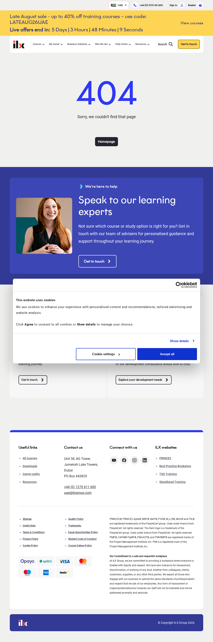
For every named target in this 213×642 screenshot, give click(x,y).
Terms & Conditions (34, 532)
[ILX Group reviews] (64, 573)
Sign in (173, 5)
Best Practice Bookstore (175, 466)
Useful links (29, 525)
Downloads (30, 466)
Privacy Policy (30, 539)
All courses (30, 458)
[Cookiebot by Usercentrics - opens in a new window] (179, 285)
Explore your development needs (140, 380)
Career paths (31, 474)
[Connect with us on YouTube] (114, 460)
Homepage (106, 142)
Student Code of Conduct (82, 539)
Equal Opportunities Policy (83, 532)
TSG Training (168, 474)
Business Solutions (77, 44)
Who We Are (101, 44)
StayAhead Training (172, 482)
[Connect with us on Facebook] (124, 460)
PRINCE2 (165, 458)
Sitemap (27, 519)
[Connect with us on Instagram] (134, 460)
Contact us (73, 447)
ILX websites (166, 447)
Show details (179, 340)
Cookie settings (103, 354)
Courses (37, 44)
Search (162, 44)
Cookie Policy (30, 545)
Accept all (167, 354)
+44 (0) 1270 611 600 (151, 5)
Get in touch (189, 44)
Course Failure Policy (80, 545)
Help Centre (121, 44)
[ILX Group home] (19, 44)
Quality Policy (75, 519)
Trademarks (74, 525)
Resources (140, 44)
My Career (54, 44)
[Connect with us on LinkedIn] (144, 460)
